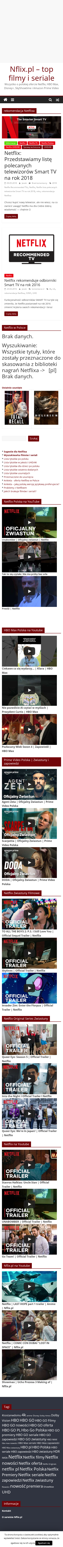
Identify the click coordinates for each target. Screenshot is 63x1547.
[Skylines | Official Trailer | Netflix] (29, 953)
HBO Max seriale (27, 1443)
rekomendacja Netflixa (14, 293)
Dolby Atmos (45, 1415)
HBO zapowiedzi (21, 1451)
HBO (15, 1420)
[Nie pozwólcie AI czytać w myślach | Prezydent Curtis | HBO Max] (29, 690)
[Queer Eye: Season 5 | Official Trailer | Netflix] (29, 1039)
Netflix (22, 143)
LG (54, 289)
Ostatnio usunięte (12, 387)
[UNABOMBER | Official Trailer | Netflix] (29, 1204)
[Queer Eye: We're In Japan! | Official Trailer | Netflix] (29, 1113)
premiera (34, 1486)
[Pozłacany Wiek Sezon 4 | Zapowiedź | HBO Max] (29, 729)
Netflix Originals (49, 1464)
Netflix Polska (48, 143)
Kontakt (6, 1510)
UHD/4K (47, 147)
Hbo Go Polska (34, 1430)
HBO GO (27, 1420)
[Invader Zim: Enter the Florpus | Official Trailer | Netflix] (29, 988)
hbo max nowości (9, 1443)
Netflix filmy (34, 1457)
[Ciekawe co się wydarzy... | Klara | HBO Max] (29, 651)
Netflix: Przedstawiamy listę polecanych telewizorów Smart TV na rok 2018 (30, 165)
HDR (56, 1451)
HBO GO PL (11, 1430)
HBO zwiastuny (42, 1451)
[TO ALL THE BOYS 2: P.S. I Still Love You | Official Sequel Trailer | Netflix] (29, 914)
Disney (36, 1415)
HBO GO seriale (27, 1435)
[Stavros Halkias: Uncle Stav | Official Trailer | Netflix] (29, 1165)
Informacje (11, 143)
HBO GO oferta (41, 1425)
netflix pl (10, 1469)
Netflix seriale (31, 1474)
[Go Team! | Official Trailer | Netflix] (29, 1239)
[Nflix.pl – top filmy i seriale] (5, 99)
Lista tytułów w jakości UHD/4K (20, 462)
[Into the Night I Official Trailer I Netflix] (29, 1078)
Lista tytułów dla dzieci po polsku (22, 466)
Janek (24, 183)
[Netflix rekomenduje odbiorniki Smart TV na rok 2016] (31, 229)
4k (50, 289)
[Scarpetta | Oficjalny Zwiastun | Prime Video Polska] (29, 823)
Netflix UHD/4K (13, 147)
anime (29, 1415)
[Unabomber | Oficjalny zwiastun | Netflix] (29, 522)
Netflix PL (33, 143)
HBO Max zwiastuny (11, 1447)
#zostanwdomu (11, 1415)
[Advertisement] (31, 31)
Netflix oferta (30, 1463)
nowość (18, 1486)
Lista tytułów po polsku (16, 458)
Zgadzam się (44, 1543)
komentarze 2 (37, 289)
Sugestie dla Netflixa (15, 451)
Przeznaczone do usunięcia (18, 476)
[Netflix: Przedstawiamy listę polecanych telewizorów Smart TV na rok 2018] (31, 118)
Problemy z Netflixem (15, 487)
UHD (34, 293)
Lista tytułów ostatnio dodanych (21, 469)
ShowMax (48, 1486)
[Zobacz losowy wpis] (57, 99)
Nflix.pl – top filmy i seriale (31, 73)
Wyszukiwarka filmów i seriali (20, 455)
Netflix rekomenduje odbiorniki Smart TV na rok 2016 (30, 282)
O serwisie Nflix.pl (12, 1517)
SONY (28, 293)
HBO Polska (41, 1447)
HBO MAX (52, 1439)
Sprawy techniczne (31, 147)
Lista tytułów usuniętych (17, 473)
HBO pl (26, 1447)
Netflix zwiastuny (37, 1480)
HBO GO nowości (15, 1425)
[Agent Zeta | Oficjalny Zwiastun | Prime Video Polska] (29, 784)
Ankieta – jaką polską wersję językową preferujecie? (31, 484)
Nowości (6, 1487)
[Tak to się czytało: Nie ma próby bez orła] (29, 557)
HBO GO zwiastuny (32, 1439)
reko (38, 191)
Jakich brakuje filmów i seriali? (20, 491)
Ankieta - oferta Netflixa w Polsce (21, 480)
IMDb (5, 1457)
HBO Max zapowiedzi (48, 1443)
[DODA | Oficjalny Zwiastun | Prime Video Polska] (29, 862)
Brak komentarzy (39, 183)
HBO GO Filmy (45, 1420)
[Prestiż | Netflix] (29, 591)
